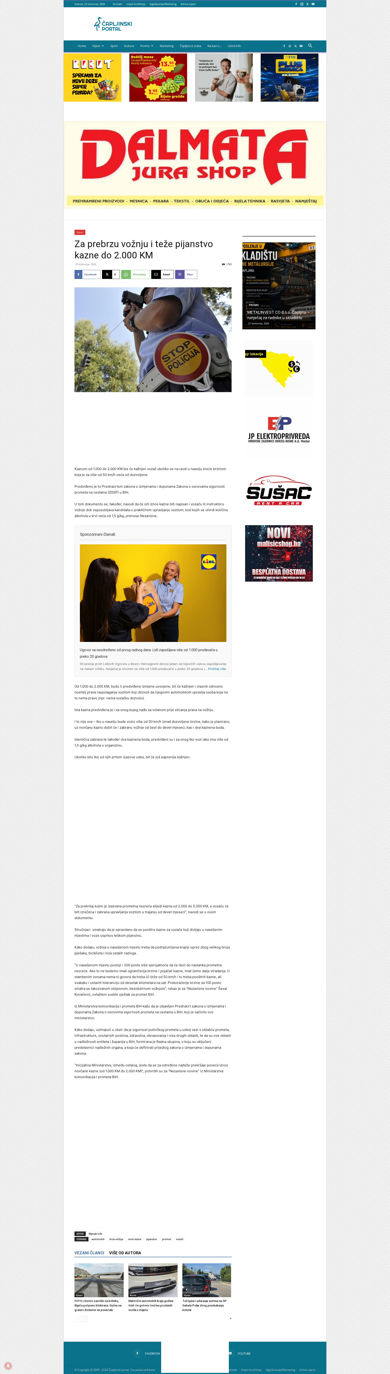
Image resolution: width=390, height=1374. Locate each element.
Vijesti (96, 46)
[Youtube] (313, 4)
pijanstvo (151, 1239)
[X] (307, 4)
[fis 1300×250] (289, 78)
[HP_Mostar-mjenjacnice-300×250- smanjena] (279, 395)
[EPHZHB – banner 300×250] (279, 456)
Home (82, 46)
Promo (145, 46)
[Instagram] (301, 4)
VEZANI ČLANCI (89, 1252)
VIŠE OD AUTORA (125, 1252)
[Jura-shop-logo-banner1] (195, 207)
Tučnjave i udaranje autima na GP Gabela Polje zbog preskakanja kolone (204, 1305)
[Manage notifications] (8, 1365)
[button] (310, 46)
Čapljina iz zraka (190, 46)
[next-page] (84, 1319)
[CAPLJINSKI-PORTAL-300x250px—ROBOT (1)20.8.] (92, 100)
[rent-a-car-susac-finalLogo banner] (279, 517)
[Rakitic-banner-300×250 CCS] (224, 100)
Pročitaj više (217, 669)
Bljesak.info (95, 1233)
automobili (97, 1239)
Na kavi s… (214, 46)
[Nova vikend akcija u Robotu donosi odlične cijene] (279, 285)
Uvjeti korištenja (135, 4)
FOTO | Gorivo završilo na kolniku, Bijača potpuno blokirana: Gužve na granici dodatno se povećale (97, 1305)
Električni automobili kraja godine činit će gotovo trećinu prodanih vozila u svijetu (150, 1305)
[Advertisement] (153, 429)
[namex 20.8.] (158, 100)
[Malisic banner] (279, 580)
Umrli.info (234, 46)
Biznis (133, 1295)
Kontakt (117, 4)
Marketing (167, 46)
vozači (179, 1239)
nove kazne (134, 1239)
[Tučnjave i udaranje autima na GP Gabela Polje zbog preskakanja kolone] (207, 1280)
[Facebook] (296, 4)
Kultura (129, 46)
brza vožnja (116, 1239)
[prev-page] (77, 1319)
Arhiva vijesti (188, 4)
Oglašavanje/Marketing (163, 4)
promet (166, 1239)
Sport (114, 46)
